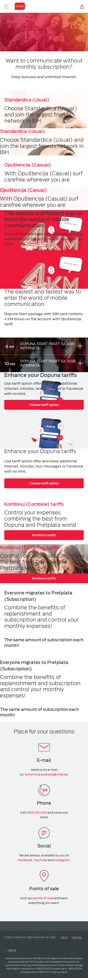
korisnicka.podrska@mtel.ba (46, 774)
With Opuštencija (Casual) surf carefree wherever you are (43, 176)
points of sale (43, 898)
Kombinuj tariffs (44, 535)
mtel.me (76, 937)
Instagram (62, 860)
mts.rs (64, 937)
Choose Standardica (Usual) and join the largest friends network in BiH (40, 114)
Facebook (25, 860)
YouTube (40, 860)
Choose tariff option (44, 404)
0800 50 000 (36, 812)
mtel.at (12, 950)
